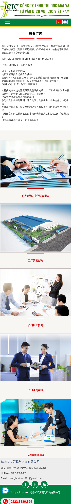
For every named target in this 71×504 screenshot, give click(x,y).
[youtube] (44, 484)
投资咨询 (35, 33)
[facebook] (25, 484)
